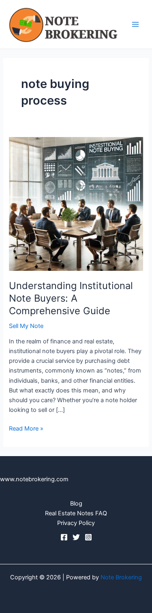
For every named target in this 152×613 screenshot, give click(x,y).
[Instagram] (88, 537)
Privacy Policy (76, 523)
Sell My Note (26, 326)
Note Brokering (121, 577)
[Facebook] (64, 537)
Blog (76, 503)
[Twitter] (76, 537)
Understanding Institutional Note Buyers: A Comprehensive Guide (71, 298)
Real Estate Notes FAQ (76, 513)
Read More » (26, 428)
